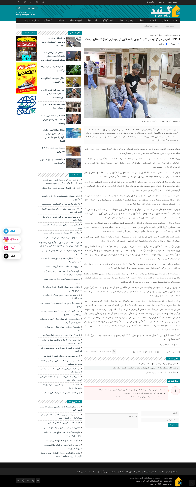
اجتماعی (165, 20)
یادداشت (60, 20)
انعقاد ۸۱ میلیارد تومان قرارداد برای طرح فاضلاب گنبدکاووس (62, 197)
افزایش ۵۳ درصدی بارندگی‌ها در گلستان (64, 423)
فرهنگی (141, 20)
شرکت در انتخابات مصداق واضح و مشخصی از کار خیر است (61, 349)
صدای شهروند (150, 472)
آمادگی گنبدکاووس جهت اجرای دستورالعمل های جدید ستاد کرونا (62, 386)
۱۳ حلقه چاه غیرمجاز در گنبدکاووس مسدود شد (61, 204)
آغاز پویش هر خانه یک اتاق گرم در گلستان (63, 266)
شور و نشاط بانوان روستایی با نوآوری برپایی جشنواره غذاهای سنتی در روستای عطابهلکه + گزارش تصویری (60, 244)
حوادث (120, 20)
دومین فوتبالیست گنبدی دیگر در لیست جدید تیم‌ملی (63, 280)
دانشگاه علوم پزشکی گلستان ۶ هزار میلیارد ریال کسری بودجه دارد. (62, 288)
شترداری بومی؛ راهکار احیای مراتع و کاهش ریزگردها (158, 363)
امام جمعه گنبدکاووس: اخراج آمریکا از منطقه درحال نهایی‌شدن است (53, 93)
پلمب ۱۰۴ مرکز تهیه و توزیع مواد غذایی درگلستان (60, 335)
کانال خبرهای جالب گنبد (130, 472)
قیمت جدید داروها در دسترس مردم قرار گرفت (62, 237)
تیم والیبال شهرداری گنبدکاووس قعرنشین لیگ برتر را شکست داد (61, 370)
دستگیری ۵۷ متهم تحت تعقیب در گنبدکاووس (61, 233)
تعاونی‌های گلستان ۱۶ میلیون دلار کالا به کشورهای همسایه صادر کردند (61, 378)
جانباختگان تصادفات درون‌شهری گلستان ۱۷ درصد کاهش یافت (53, 42)
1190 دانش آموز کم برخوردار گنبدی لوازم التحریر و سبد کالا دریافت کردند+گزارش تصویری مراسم (62, 181)
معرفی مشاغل (33, 20)
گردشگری (48, 20)
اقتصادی (153, 20)
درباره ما (161, 2)
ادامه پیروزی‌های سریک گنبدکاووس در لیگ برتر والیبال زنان (62, 218)
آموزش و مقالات (75, 20)
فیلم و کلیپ (164, 472)
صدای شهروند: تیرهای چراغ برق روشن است (62, 440)
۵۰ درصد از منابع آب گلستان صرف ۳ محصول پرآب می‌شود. (61, 305)
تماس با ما (150, 2)
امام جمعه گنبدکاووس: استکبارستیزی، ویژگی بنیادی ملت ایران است (63, 273)
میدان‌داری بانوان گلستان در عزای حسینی (161, 372)
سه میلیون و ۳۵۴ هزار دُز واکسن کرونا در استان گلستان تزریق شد (62, 341)
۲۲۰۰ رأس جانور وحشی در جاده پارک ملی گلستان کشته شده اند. (61, 210)
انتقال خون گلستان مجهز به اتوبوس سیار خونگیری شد (61, 189)
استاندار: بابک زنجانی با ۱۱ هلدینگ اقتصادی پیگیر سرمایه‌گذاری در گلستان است (53, 56)
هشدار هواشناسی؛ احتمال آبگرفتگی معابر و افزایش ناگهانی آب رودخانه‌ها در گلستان (61, 454)
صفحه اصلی (172, 2)
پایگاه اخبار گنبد (156, 484)
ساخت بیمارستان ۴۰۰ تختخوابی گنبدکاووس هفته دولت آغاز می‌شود (61, 362)
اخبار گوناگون (107, 20)
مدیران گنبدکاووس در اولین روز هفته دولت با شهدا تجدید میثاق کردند (61, 260)
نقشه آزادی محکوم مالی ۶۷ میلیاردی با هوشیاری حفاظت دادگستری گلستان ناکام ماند (145, 368)
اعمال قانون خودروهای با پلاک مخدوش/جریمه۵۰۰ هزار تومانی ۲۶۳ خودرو (61, 313)
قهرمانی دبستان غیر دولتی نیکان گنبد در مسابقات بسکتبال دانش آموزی (61, 320)
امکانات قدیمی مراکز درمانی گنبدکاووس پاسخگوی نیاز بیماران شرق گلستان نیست (132, 39)
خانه (175, 20)
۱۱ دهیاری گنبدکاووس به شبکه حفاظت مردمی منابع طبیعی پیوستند (52, 119)
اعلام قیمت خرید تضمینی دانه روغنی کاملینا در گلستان (62, 252)
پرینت (162, 43)
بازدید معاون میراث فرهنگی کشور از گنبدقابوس (61, 356)
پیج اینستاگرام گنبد (108, 472)
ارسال (172, 44)
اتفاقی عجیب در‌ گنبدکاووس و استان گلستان (62, 427)
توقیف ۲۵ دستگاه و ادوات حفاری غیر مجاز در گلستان (63, 328)
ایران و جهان (92, 20)
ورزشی (130, 20)
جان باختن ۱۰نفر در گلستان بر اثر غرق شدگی (62, 392)
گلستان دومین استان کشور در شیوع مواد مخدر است (62, 226)
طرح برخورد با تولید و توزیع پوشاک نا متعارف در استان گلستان (62, 297)
